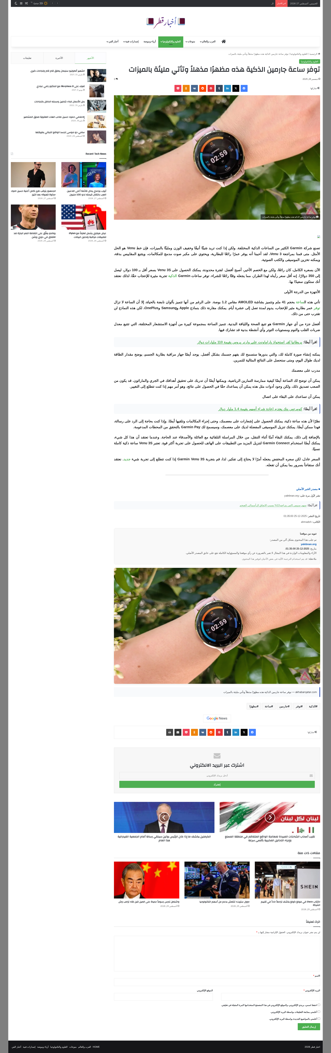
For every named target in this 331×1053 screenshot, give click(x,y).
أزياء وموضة (150, 41)
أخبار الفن (113, 41)
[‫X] (235, 88)
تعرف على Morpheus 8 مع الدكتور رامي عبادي (61, 86)
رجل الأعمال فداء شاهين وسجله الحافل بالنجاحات (59, 101)
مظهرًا (253, 706)
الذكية (172, 276)
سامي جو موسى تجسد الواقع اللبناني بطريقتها (60, 132)
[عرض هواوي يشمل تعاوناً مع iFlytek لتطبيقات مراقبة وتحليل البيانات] (83, 217)
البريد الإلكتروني (311, 990)
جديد (127, 459)
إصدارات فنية (132, 41)
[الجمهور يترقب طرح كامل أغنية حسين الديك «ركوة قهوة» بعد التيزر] (33, 174)
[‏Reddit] (202, 88)
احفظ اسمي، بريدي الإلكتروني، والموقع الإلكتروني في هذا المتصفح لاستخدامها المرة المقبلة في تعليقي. (269, 1005)
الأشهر (90, 58)
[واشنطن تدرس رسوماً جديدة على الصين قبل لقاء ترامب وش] (146, 880)
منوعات (191, 41)
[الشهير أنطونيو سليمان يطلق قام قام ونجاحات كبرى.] (96, 75)
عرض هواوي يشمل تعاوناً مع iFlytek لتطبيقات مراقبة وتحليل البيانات (87, 235)
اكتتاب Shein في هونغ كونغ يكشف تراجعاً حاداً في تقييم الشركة (290, 903)
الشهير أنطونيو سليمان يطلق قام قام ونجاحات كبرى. (57, 71)
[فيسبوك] (244, 88)
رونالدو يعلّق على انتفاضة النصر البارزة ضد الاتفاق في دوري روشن (35, 235)
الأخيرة (59, 58)
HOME (96, 1046)
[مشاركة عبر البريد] (177, 732)
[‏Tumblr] (219, 88)
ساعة (300, 302)
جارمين (283, 706)
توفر (317, 308)
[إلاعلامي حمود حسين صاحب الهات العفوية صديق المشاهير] (96, 121)
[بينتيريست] (211, 88)
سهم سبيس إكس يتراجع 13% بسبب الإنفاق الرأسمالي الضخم (273, 505)
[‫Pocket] (177, 88)
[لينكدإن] (227, 88)
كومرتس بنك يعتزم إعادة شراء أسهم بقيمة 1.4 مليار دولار (260, 409)
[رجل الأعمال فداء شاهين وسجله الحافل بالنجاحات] (96, 106)
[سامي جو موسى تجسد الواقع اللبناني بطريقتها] (96, 136)
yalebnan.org (309, 544)
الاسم (316, 975)
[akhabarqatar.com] (165, 21)
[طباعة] (169, 732)
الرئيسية (313, 53)
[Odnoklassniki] (186, 88)
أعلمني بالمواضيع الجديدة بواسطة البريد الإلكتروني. (293, 1018)
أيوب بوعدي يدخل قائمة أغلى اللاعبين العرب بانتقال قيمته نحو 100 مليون (86, 193)
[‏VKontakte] (194, 88)
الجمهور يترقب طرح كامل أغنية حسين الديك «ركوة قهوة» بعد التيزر (33, 193)
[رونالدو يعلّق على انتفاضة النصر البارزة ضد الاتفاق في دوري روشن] (33, 217)
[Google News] (217, 718)
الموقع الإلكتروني (205, 990)
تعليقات (27, 58)
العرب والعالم (208, 41)
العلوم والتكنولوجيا (172, 41)
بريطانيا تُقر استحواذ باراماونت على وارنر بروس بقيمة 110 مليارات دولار (249, 342)
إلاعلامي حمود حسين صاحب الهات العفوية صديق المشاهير (54, 117)
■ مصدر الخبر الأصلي (308, 489)
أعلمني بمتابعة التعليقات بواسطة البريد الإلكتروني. (293, 1012)
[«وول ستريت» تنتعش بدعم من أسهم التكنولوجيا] (217, 880)
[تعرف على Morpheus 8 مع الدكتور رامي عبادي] (96, 90)
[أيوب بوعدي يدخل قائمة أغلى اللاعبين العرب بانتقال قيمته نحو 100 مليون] (83, 174)
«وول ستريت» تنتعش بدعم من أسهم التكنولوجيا (224, 902)
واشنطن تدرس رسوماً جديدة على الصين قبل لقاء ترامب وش (148, 902)
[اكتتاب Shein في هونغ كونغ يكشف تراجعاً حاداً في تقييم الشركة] (287, 880)
